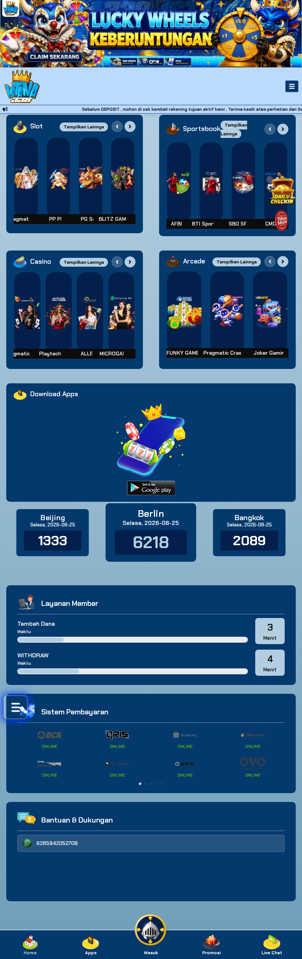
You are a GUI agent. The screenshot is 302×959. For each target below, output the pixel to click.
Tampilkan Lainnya (84, 127)
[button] (140, 783)
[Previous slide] (117, 126)
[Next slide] (130, 126)
